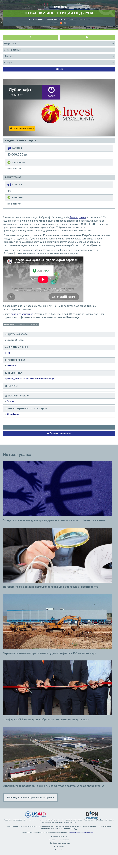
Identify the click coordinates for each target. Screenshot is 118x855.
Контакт (60, 849)
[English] (65, 23)
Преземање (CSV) (60, 837)
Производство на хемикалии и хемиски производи (29, 378)
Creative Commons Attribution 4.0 (82, 833)
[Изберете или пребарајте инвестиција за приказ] (87, 37)
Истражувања (37, 19)
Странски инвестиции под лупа (59, 13)
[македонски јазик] (61, 23)
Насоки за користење (56, 19)
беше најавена (78, 217)
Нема (7, 353)
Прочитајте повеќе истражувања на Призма (30, 797)
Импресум (60, 846)
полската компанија (22, 314)
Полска (10, 401)
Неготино (12, 366)
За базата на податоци (80, 19)
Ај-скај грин (13, 414)
